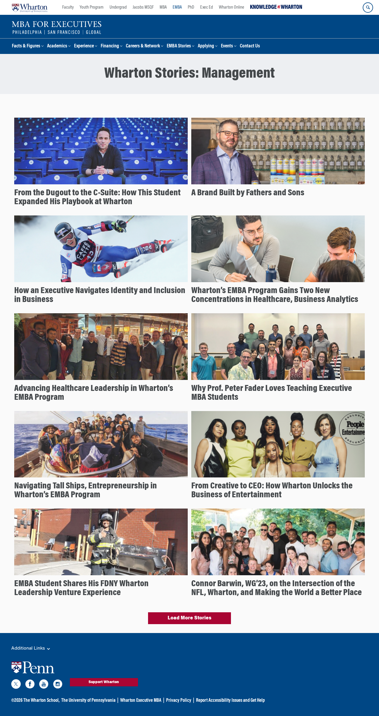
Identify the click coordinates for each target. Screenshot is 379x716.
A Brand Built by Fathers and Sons (247, 193)
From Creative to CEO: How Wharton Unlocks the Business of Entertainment (272, 491)
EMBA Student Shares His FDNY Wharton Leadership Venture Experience (81, 588)
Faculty (68, 7)
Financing (110, 46)
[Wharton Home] (29, 7)
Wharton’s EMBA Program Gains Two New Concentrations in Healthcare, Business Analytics (274, 295)
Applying (206, 46)
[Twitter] (16, 685)
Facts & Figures (26, 46)
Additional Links (28, 648)
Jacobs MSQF (143, 7)
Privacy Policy (178, 700)
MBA (163, 7)
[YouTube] (44, 685)
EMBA (177, 7)
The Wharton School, (41, 700)
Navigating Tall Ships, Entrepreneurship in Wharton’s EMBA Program (85, 491)
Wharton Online (231, 7)
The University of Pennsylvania (88, 700)
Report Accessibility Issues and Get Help (230, 700)
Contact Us (250, 46)
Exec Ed (206, 7)
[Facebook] (30, 685)
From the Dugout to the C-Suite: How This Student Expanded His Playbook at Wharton (97, 198)
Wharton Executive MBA (140, 700)
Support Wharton (104, 682)
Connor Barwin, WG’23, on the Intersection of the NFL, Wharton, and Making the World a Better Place (276, 588)
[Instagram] (57, 685)
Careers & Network (143, 46)
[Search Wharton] (368, 7)
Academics (57, 46)
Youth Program (92, 7)
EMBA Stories (179, 46)
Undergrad (118, 7)
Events (227, 46)
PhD (191, 7)
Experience (84, 46)
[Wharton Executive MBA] (57, 27)
